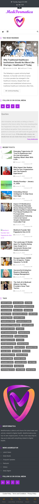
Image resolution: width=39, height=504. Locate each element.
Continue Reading (13, 91)
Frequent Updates (9, 460)
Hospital (24, 332)
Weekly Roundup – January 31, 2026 (24, 182)
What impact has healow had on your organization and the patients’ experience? (23, 170)
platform (7, 358)
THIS (20, 370)
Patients (22, 355)
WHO (31, 370)
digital (6, 314)
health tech (8, 329)
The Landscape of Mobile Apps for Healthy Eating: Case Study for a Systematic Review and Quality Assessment (23, 246)
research (21, 362)
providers (7, 362)
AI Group (7, 306)
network (32, 347)
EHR (33, 314)
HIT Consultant (9, 332)
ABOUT (6, 303)
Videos (5, 467)
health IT (27, 325)
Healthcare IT (23, 321)
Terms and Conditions (19, 493)
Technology (8, 370)
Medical (23, 344)
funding (7, 318)
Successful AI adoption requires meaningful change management (22, 272)
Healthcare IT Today (26, 68)
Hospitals (7, 336)
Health (19, 318)
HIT (20, 329)
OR (26, 351)
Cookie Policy (7, 493)
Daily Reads (7, 456)
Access (18, 303)
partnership (8, 355)
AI (28, 303)
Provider (20, 358)
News (6, 351)
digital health (20, 314)
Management (8, 344)
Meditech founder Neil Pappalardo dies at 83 (22, 231)
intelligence (8, 340)
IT (20, 340)
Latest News (7, 452)
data (28, 310)
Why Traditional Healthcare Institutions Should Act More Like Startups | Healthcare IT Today (19, 62)
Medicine (7, 347)
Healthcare (8, 321)
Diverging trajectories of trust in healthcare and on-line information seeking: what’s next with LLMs (23, 155)
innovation (21, 336)
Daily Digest (7, 471)
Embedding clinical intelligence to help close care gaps (23, 194)
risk (32, 362)
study (19, 366)
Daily (18, 310)
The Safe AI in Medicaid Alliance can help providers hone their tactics (22, 285)
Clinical (6, 310)
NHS (16, 351)
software (7, 366)
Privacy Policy (32, 493)
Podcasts (6, 463)
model (19, 347)
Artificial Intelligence (24, 306)
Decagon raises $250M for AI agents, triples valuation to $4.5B (22, 260)
